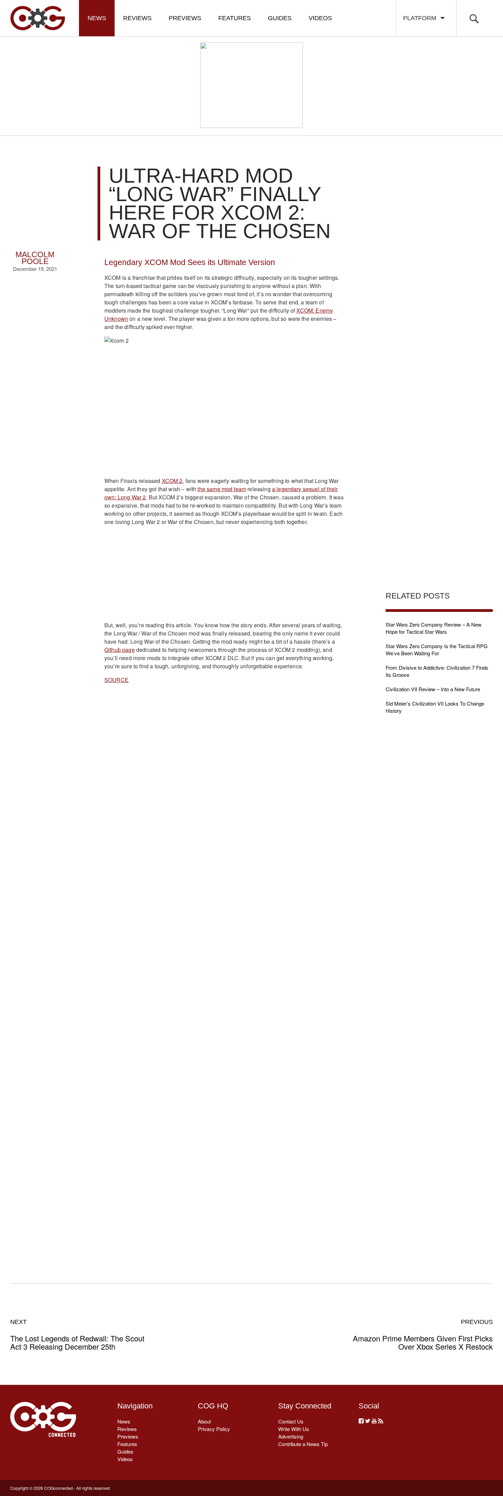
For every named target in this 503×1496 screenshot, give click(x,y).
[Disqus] (225, 975)
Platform (421, 18)
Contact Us (291, 1421)
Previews (185, 18)
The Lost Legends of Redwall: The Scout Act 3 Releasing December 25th (77, 1334)
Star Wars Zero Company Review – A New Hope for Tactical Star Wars (433, 628)
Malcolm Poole (34, 258)
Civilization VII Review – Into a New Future (433, 689)
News (97, 18)
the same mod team (221, 489)
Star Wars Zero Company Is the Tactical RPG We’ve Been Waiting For (437, 649)
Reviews (137, 18)
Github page (119, 650)
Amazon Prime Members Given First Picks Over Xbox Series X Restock (423, 1334)
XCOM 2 (172, 481)
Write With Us (293, 1428)
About (204, 1421)
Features (234, 18)
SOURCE (116, 680)
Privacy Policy (214, 1428)
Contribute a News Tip (303, 1443)
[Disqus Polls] (225, 797)
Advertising (290, 1436)
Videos (320, 18)
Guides (280, 18)
